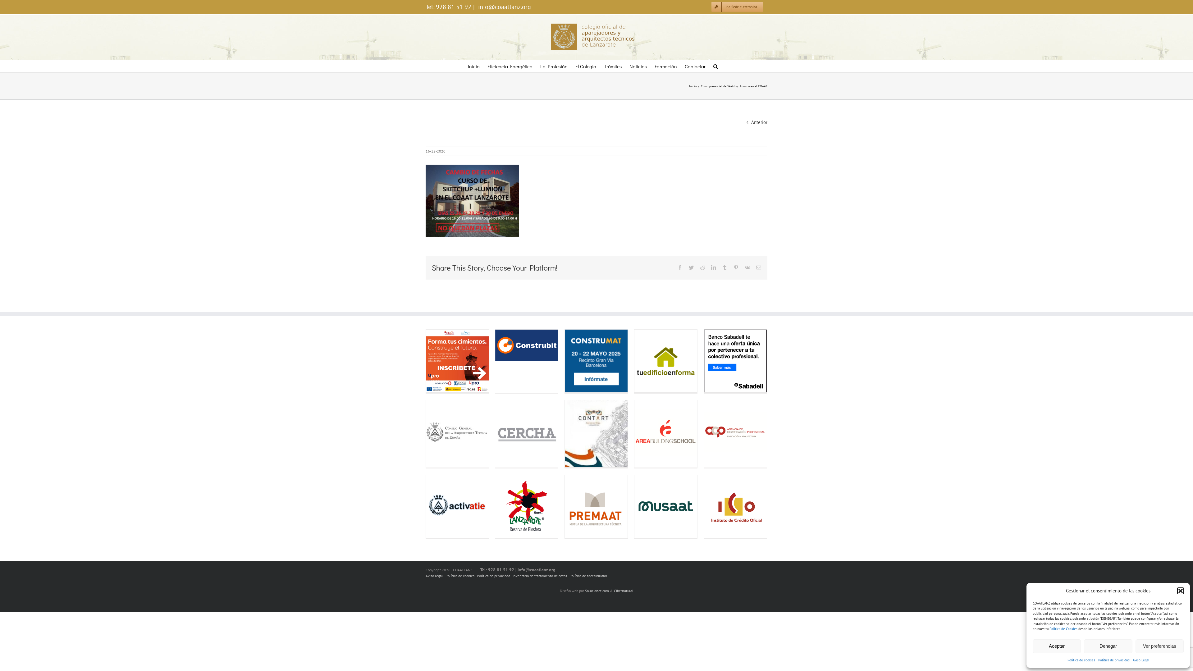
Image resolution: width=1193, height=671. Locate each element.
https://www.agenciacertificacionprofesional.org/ (713, 431)
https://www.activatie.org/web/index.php (435, 506)
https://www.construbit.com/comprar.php (505, 345)
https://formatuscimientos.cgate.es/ (435, 361)
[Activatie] (457, 506)
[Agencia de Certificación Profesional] (735, 431)
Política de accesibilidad (588, 575)
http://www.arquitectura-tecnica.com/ (435, 431)
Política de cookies (1081, 660)
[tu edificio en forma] (665, 361)
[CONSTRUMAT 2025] (596, 361)
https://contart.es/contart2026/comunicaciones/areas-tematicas (574, 433)
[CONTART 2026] (596, 433)
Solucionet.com (597, 590)
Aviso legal (434, 575)
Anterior (759, 122)
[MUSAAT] (665, 506)
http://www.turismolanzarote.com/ (505, 506)
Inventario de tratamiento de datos (540, 575)
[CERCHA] (526, 431)
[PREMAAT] (596, 506)
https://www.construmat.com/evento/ (574, 361)
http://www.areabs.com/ (644, 431)
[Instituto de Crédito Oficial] (735, 506)
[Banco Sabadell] (735, 361)
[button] (1180, 591)
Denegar (1108, 646)
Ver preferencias (1159, 646)
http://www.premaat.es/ (574, 506)
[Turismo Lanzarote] (526, 506)
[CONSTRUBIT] (526, 345)
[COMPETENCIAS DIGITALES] (457, 361)
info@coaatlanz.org (504, 7)
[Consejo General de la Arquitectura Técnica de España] (457, 431)
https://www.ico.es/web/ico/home (713, 506)
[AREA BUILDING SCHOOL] (665, 431)
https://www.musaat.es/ (644, 506)
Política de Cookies (1063, 629)
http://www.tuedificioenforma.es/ (644, 361)
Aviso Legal (1141, 660)
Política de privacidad (1114, 660)
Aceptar (1057, 646)
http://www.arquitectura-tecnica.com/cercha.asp (505, 431)
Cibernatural (623, 590)
